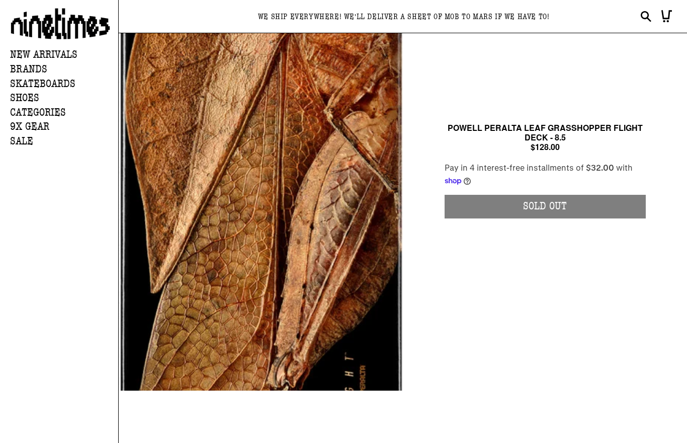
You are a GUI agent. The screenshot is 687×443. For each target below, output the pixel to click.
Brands (28, 69)
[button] (64, 69)
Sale (21, 141)
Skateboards (42, 84)
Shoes (24, 98)
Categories (38, 112)
